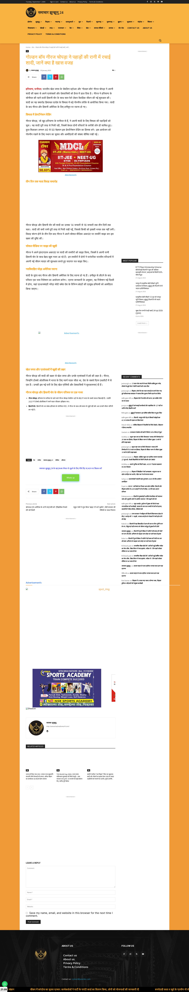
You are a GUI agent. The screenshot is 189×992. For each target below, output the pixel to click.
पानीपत (39, 460)
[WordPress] (47, 731)
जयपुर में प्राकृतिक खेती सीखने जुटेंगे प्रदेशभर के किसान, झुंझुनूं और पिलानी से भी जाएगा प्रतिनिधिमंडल (149, 285)
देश (33, 47)
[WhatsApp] (61, 77)
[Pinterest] (55, 77)
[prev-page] (27, 787)
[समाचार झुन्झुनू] (27, 70)
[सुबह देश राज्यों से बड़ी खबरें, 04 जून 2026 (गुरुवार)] (127, 313)
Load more (141, 323)
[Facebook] (147, 1)
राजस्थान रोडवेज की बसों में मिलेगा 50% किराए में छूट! (146, 432)
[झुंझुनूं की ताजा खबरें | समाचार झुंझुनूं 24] (41, 954)
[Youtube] (161, 1)
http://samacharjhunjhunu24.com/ (57, 726)
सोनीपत (57, 460)
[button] (160, 40)
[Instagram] (151, 1)
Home (28, 47)
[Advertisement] (70, 204)
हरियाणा (63, 460)
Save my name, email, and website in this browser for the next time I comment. (69, 914)
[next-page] (31, 787)
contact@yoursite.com (81, 979)
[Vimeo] (158, 1)
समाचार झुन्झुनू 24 (48, 460)
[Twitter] (154, 1)
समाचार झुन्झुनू (35, 70)
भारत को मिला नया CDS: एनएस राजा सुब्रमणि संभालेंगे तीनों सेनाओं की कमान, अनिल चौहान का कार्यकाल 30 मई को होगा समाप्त (39, 776)
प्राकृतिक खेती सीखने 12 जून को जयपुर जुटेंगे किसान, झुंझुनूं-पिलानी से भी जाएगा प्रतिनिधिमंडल (148, 299)
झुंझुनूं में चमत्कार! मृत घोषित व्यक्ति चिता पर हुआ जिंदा (146, 413)
